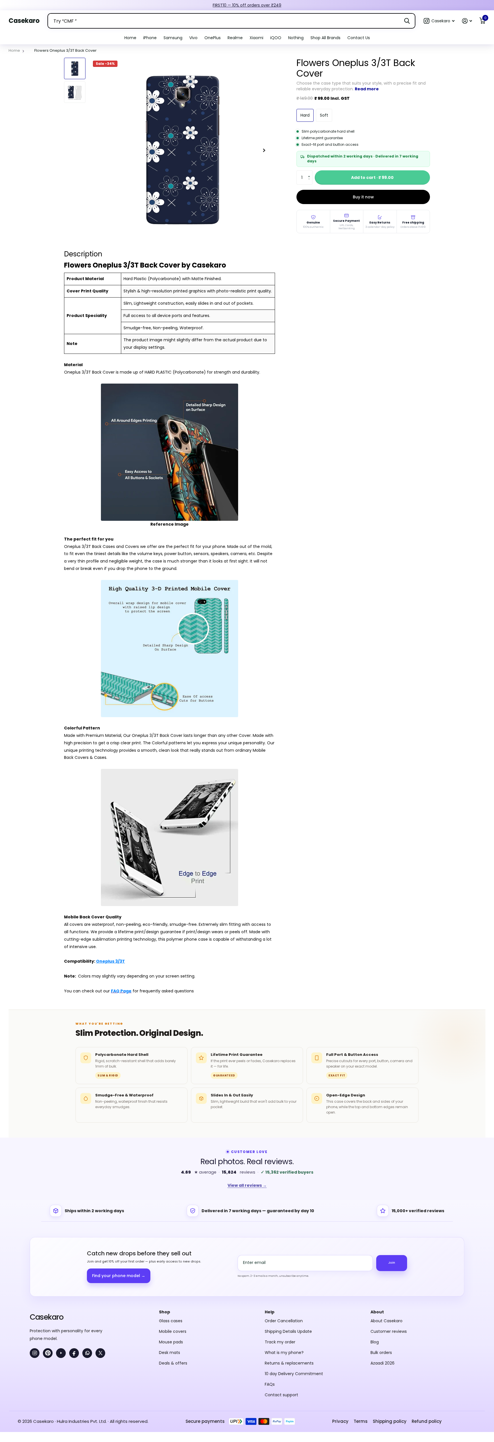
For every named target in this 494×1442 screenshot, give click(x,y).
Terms (361, 1359)
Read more (367, 89)
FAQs (270, 1322)
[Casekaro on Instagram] (34, 1290)
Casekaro (46, 1254)
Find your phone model (118, 1213)
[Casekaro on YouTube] (61, 1290)
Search (407, 21)
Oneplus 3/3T (110, 961)
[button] (439, 21)
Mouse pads (171, 1279)
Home (130, 38)
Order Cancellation (284, 1258)
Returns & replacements (289, 1300)
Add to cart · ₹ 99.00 (372, 177)
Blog (374, 1279)
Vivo (193, 38)
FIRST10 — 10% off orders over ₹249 (247, 5)
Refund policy (427, 1359)
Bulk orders (381, 1290)
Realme (235, 38)
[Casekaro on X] (100, 1290)
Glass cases (170, 1258)
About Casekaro (386, 1258)
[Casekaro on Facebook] (74, 1290)
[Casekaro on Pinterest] (48, 1290)
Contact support (281, 1332)
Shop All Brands (325, 38)
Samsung (173, 38)
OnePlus (212, 38)
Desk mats (169, 1290)
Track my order (280, 1279)
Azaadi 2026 (382, 1300)
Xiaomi (256, 38)
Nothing (296, 38)
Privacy (340, 1359)
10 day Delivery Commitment (294, 1311)
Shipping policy (390, 1359)
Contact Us (358, 38)
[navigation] (74, 68)
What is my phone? (284, 1290)
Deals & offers (173, 1300)
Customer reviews (388, 1269)
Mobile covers (172, 1269)
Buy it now (363, 197)
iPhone (150, 38)
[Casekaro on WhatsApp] (87, 1290)
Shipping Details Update (288, 1269)
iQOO (275, 38)
